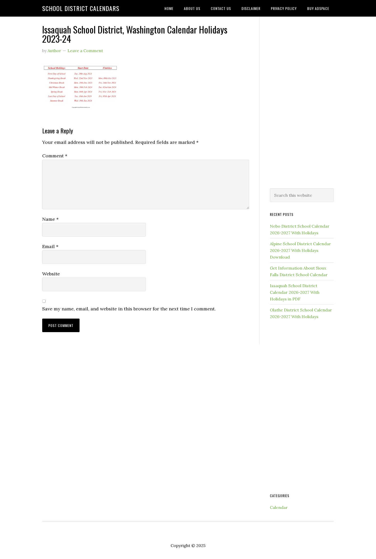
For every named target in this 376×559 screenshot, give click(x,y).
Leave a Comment (85, 50)
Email (50, 246)
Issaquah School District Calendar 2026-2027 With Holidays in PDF (294, 292)
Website (51, 274)
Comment (54, 156)
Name (50, 219)
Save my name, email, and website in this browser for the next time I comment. (129, 309)
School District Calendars (80, 8)
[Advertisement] (302, 101)
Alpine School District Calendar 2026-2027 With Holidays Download (300, 250)
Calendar (279, 507)
